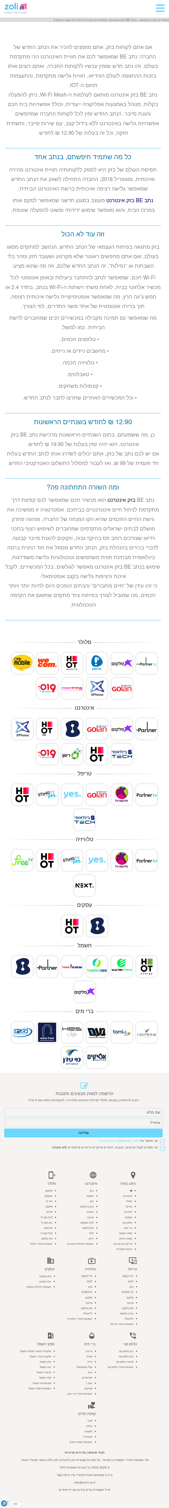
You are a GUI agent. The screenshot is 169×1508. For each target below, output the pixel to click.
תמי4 (89, 1356)
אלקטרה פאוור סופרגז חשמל (35, 1351)
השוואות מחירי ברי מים (79, 1393)
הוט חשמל (45, 1367)
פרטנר (90, 1217)
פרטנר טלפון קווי (125, 1361)
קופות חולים (125, 1238)
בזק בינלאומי (87, 1206)
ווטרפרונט (87, 1377)
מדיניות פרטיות (110, 1140)
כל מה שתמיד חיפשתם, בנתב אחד (82, 156)
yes (131, 1286)
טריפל (129, 1206)
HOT (131, 1281)
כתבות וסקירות (124, 1249)
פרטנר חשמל (44, 1372)
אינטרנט (127, 1196)
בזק (92, 1190)
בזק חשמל (45, 1361)
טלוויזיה (128, 1211)
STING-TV (127, 1292)
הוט (92, 1201)
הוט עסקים (45, 1281)
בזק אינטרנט (121, 499)
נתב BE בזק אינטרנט (129, 200)
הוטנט (90, 1211)
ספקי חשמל (125, 1233)
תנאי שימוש (96, 1452)
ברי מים (128, 1228)
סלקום (90, 1196)
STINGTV (86, 1292)
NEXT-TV (128, 1276)
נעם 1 (89, 1383)
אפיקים (88, 1388)
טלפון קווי (127, 1222)
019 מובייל (47, 1233)
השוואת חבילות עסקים (38, 1286)
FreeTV (129, 1318)
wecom (48, 1228)
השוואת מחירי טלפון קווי (120, 1367)
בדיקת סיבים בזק (123, 1243)
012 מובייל (47, 1217)
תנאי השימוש (130, 1140)
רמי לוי (49, 1201)
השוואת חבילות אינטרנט (80, 1243)
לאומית (88, 1431)
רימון (91, 1238)
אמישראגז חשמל (42, 1383)
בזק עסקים (45, 1276)
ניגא (90, 1372)
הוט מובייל (47, 1222)
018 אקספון (87, 1222)
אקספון (49, 1196)
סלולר (129, 1201)
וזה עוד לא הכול (83, 233)
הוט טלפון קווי (126, 1356)
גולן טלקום (88, 1228)
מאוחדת (87, 1436)
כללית (89, 1426)
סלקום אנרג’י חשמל (40, 1356)
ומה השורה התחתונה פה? (83, 486)
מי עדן (89, 1351)
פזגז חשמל (45, 1377)
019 (91, 1233)
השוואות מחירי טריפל (122, 1324)
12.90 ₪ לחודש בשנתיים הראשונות (83, 421)
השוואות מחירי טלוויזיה (79, 1318)
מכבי (89, 1420)
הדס (89, 1361)
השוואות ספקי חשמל (39, 1388)
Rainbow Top (84, 1367)
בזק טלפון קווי (126, 1351)
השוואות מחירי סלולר (41, 1243)
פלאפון (49, 1190)
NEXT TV (86, 1276)
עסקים (128, 1217)
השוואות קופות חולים (81, 1442)
